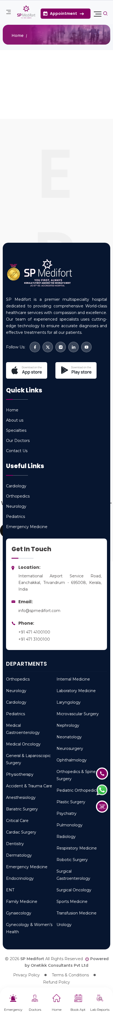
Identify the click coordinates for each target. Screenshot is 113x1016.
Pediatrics (15, 713)
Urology (64, 924)
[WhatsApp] (105, 790)
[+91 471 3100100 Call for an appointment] (105, 774)
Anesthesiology (21, 797)
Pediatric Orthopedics (77, 790)
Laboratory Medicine (76, 690)
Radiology (66, 836)
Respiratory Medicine (76, 848)
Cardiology (16, 702)
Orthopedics (18, 679)
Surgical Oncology (73, 889)
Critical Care (17, 820)
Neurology (16, 690)
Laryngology (68, 702)
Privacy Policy (26, 975)
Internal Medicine (73, 679)
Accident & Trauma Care (29, 785)
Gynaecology (18, 913)
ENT (10, 889)
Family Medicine (21, 901)
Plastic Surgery (70, 801)
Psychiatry (66, 813)
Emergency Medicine (26, 866)
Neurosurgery (69, 748)
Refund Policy (56, 982)
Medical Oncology (23, 744)
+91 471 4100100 (34, 632)
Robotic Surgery (72, 859)
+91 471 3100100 (34, 639)
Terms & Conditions (70, 975)
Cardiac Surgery (21, 832)
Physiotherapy (19, 774)
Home (56, 1009)
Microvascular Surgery (77, 713)
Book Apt (78, 1009)
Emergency (13, 1009)
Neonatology (69, 736)
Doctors (35, 1009)
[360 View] (105, 807)
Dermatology (19, 855)
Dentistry (15, 843)
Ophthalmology (71, 760)
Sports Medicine (71, 901)
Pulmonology (69, 825)
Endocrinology (20, 878)
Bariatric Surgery (22, 809)
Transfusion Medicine (76, 913)
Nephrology (67, 725)
